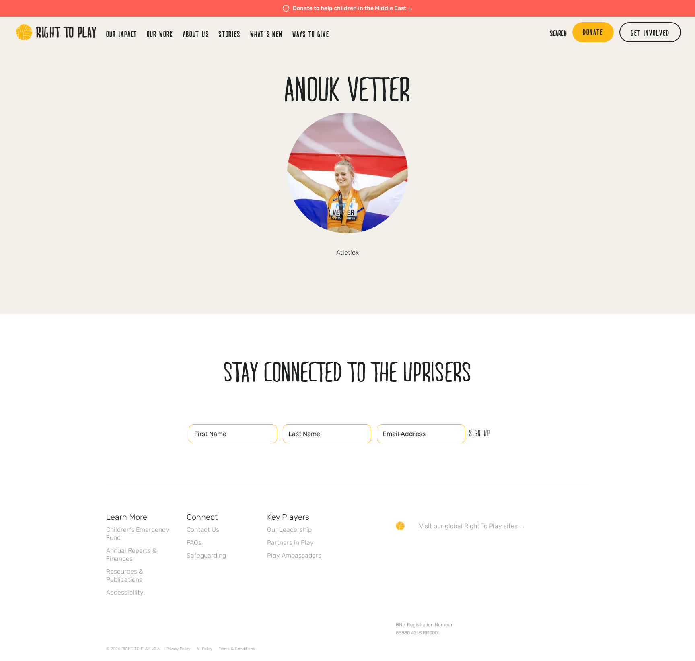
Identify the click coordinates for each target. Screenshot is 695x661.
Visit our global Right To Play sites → (472, 526)
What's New (266, 34)
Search (558, 33)
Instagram (434, 549)
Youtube (467, 549)
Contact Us (203, 529)
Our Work (160, 34)
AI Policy (204, 649)
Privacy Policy (178, 649)
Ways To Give (310, 34)
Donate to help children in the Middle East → (353, 8)
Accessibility (125, 592)
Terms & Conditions (237, 649)
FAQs (194, 542)
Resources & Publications (124, 575)
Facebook (400, 549)
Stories (229, 34)
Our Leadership (289, 529)
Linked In (450, 549)
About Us (196, 34)
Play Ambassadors (294, 555)
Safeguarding (206, 555)
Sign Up (480, 433)
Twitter (417, 549)
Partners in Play (290, 542)
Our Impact (121, 34)
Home (56, 32)
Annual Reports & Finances (131, 554)
